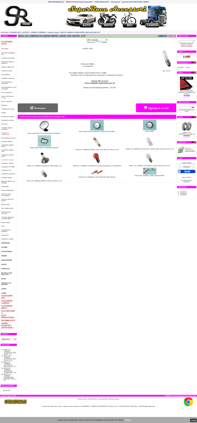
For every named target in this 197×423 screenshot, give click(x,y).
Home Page (4, 32)
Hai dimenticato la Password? (186, 181)
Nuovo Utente (186, 177)
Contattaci (183, 195)
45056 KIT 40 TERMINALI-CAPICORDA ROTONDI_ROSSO (97, 177)
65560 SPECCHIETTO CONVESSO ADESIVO (44, 147)
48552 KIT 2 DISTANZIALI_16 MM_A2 (187, 133)
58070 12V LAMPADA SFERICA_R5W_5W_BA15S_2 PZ (44, 181)
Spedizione (183, 193)
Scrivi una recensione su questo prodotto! (190, 150)
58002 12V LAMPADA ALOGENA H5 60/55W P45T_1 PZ (10, 370)
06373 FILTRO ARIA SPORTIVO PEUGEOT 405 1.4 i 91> (186, 92)
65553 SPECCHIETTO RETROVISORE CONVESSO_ (44, 133)
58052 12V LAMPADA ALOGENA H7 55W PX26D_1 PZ (10, 352)
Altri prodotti (6, 390)
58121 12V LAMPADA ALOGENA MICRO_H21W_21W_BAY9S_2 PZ (80, 32)
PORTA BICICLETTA (102, 2)
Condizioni (183, 192)
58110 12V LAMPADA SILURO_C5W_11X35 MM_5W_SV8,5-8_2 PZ (97, 149)
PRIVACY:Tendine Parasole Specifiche (79, 2)
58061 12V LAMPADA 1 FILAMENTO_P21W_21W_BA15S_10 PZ (149, 165)
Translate (104, 42)
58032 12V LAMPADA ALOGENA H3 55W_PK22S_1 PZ (10, 364)
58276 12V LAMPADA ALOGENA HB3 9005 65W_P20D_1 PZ (10, 377)
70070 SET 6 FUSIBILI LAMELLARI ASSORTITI (150, 175)
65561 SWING (149, 131)
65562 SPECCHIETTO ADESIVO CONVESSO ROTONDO (97, 131)
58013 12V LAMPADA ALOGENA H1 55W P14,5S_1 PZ (10, 358)
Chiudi (193, 420)
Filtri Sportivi (115, 2)
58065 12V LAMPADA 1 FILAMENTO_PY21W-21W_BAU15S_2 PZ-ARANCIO (97, 166)
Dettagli (128, 420)
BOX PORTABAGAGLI (56, 2)
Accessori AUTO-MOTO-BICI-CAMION (135, 2)
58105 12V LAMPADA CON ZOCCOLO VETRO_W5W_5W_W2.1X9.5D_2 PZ (150, 149)
